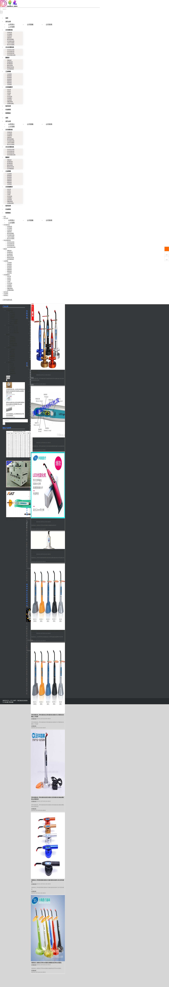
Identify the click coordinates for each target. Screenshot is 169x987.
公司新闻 (49, 24)
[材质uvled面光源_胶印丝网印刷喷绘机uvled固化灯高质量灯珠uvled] (9, 400)
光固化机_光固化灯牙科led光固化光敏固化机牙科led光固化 (46, 962)
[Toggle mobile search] (1, 14)
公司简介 (11, 24)
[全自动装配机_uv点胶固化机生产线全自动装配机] (9, 412)
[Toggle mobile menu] (0, 14)
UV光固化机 (30, 328)
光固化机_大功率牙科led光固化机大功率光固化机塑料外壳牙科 (47, 631)
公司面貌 (30, 24)
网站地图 (11, 702)
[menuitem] (7, 18)
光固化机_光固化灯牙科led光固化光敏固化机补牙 (43, 519)
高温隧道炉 (30, 500)
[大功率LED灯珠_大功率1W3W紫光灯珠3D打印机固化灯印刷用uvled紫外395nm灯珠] (9, 387)
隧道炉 (30, 342)
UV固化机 (33, 375)
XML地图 (6, 702)
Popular (8, 376)
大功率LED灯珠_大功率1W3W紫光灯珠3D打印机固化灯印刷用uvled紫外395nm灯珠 (15, 391)
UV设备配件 (30, 356)
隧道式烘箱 (30, 474)
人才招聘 (11, 27)
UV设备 (30, 422)
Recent (8, 378)
